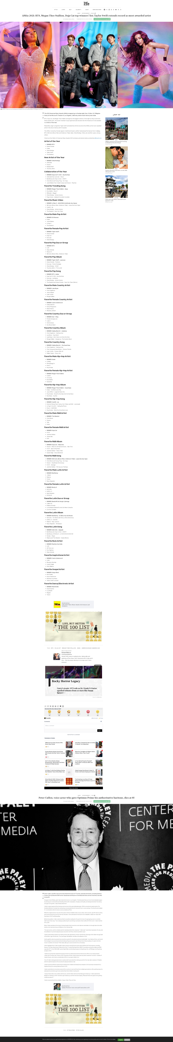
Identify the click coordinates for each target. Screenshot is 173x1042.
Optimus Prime (71, 1030)
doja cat (58, 648)
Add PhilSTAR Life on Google (101, 19)
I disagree (127, 1039)
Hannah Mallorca (69, 19)
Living (63, 9)
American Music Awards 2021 (91, 648)
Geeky (87, 9)
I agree (120, 1040)
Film (93, 795)
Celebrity (78, 9)
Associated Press (69, 801)
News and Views (97, 9)
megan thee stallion (69, 648)
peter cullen (80, 1030)
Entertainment (86, 13)
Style (56, 9)
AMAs (78, 648)
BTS (52, 648)
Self (70, 9)
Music (92, 13)
